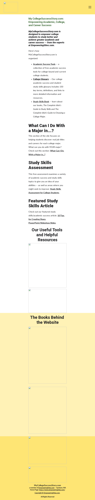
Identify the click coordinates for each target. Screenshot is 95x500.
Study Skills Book (41, 102)
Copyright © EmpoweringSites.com (47, 493)
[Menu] (90, 7)
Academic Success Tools (44, 64)
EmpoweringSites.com (46, 488)
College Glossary (41, 79)
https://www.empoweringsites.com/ (52, 490)
